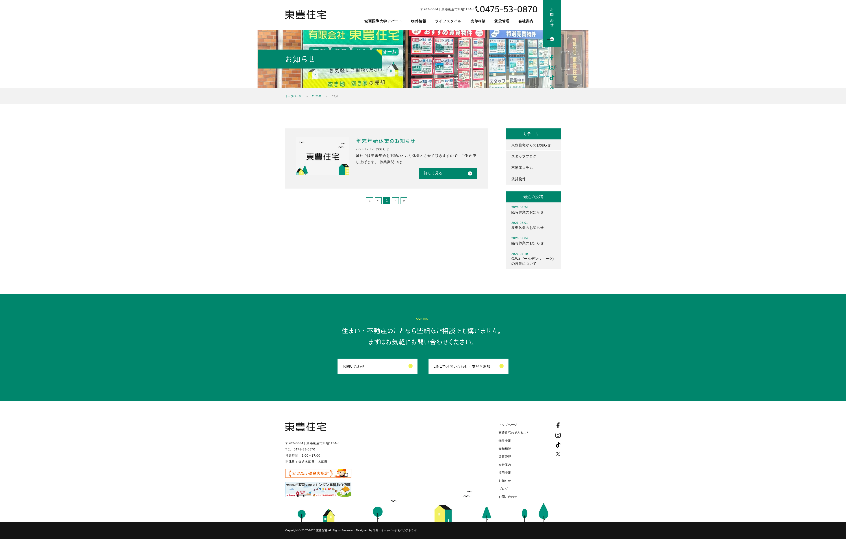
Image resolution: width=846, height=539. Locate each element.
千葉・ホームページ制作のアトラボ (395, 530)
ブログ (503, 489)
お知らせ (505, 480)
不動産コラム (522, 168)
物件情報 (418, 21)
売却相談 (478, 21)
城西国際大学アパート (383, 21)
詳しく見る (433, 173)
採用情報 (505, 472)
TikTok (552, 78)
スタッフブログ (523, 156)
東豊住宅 (305, 14)
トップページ (293, 96)
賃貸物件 (518, 179)
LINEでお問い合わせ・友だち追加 (462, 366)
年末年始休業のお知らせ (385, 141)
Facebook (552, 57)
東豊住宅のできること (514, 432)
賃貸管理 (502, 21)
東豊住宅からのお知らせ (531, 145)
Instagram (552, 67)
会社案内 (526, 21)
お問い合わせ (552, 16)
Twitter (552, 88)
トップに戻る (830, 525)
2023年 (316, 96)
